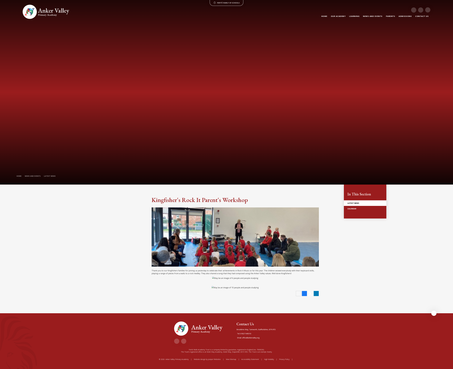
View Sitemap (231, 359)
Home (19, 176)
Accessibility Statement (250, 359)
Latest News (50, 176)
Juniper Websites (214, 359)
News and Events (33, 176)
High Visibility (269, 359)
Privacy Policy (284, 359)
